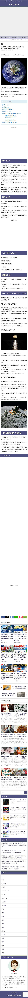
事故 (3, 912)
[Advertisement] (14, 21)
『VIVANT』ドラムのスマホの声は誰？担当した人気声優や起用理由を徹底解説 (18, 809)
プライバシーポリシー (23, 37)
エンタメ (4, 883)
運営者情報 (14, 992)
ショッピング (5, 890)
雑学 (2, 43)
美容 (3, 941)
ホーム (2, 37)
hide (10, 101)
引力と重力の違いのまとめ (10, 122)
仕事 (3, 916)
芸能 (3, 945)
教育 (3, 927)
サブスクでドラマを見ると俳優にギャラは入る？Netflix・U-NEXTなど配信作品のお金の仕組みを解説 (14, 845)
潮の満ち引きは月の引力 (10, 117)
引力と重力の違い (8, 109)
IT (2, 876)
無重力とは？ (7, 111)
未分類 (3, 934)
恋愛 (3, 923)
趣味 (3, 949)
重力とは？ (6, 107)
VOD (3, 879)
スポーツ (4, 894)
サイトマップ (7, 37)
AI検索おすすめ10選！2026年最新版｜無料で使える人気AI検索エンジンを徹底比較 (18, 833)
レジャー (4, 905)
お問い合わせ (14, 37)
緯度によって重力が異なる (10, 115)
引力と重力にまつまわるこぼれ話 (12, 113)
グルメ (3, 887)
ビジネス (4, 901)
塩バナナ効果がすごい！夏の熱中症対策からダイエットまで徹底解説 (18, 817)
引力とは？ (6, 104)
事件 (3, 909)
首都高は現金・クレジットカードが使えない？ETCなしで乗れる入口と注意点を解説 (18, 825)
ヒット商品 (4, 898)
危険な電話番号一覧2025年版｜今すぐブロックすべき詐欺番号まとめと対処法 (18, 801)
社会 (3, 938)
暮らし (3, 931)
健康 (3, 920)
